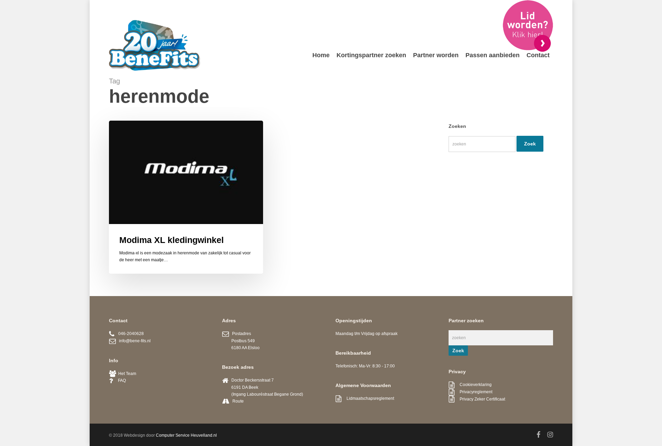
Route (238, 401)
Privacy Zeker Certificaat (479, 399)
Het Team (126, 373)
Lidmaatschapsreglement (367, 398)
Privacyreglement (473, 391)
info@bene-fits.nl (133, 340)
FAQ (119, 380)
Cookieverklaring (473, 384)
